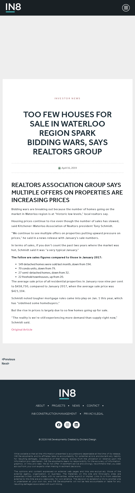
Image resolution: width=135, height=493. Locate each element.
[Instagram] (67, 424)
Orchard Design (88, 439)
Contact (93, 405)
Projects (58, 405)
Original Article (22, 329)
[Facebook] (58, 424)
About (40, 405)
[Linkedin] (76, 424)
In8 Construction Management (54, 413)
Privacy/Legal (94, 413)
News (76, 405)
